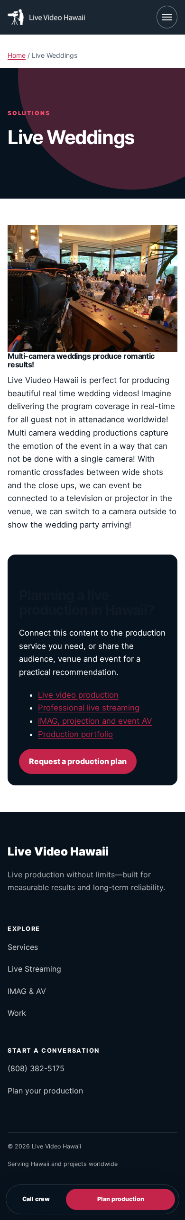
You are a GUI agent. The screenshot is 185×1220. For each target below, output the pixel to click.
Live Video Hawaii (58, 851)
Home (17, 55)
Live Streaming (34, 969)
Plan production (120, 1198)
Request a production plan (78, 761)
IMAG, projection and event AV (95, 721)
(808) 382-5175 (36, 1068)
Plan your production (45, 1090)
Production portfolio (75, 734)
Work (17, 1013)
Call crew (36, 1198)
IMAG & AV (27, 991)
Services (23, 947)
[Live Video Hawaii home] (47, 17)
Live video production (78, 695)
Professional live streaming (88, 707)
